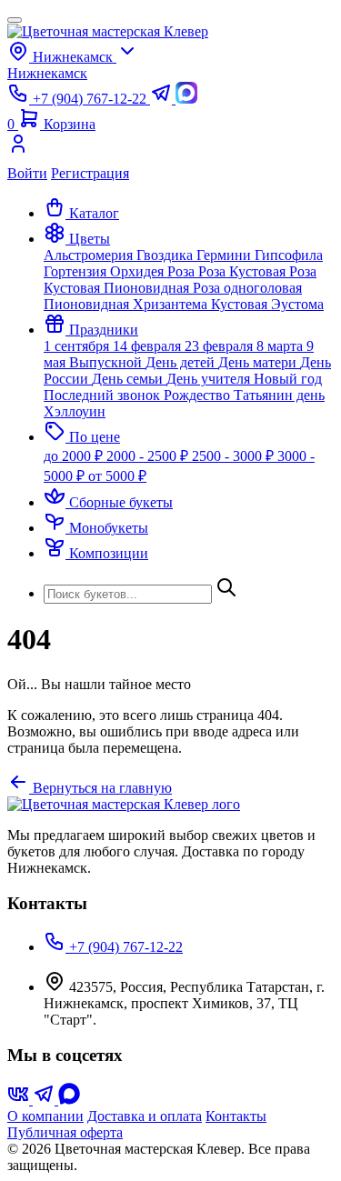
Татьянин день (279, 395)
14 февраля (149, 346)
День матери (259, 362)
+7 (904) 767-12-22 (124, 947)
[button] (77, 238)
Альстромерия (90, 255)
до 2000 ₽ (75, 456)
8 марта (281, 346)
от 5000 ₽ (117, 476)
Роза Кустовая (243, 271)
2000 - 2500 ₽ (149, 456)
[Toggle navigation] (14, 20)
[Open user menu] (170, 149)
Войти (27, 173)
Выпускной (107, 362)
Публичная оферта (65, 1132)
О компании (45, 1116)
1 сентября (78, 346)
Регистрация (90, 173)
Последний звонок (104, 395)
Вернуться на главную (100, 788)
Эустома (297, 304)
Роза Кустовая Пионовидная (180, 279)
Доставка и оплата (144, 1116)
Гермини (225, 255)
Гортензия (77, 271)
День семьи (129, 378)
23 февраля (220, 346)
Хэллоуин (74, 411)
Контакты (236, 1116)
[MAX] (69, 1099)
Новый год (288, 378)
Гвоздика (166, 255)
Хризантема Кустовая (202, 304)
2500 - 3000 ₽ (234, 456)
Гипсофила (289, 255)
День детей (181, 362)
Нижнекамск (47, 73)
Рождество (199, 395)
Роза (182, 271)
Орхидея (138, 271)
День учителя (210, 378)
